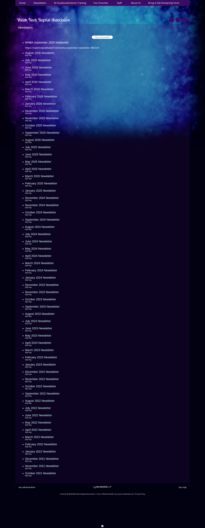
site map (182, 487)
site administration (27, 487)
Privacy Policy (140, 494)
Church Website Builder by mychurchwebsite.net (115, 494)
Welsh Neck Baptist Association (43, 20)
